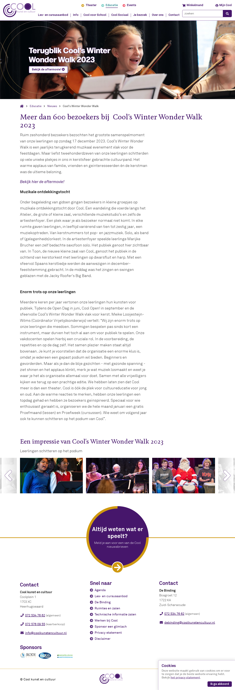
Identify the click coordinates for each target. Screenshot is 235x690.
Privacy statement (108, 633)
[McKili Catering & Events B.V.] (47, 658)
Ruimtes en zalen (107, 608)
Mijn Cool (225, 5)
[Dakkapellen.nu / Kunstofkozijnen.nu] (65, 659)
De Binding (103, 602)
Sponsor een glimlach (111, 627)
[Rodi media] (28, 657)
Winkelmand (195, 5)
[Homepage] (23, 106)
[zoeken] (227, 13)
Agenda (100, 590)
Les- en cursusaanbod (111, 596)
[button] (8, 476)
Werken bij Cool (106, 620)
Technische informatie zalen (115, 614)
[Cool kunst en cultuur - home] (19, 10)
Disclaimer (102, 639)
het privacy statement (185, 677)
